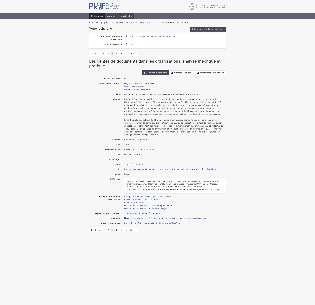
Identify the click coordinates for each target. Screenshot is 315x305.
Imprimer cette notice (183, 72)
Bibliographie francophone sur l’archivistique (116, 22)
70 (131, 53)
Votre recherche (147, 22)
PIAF (91, 22)
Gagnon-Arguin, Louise (135, 83)
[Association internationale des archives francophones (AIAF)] (206, 6)
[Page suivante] (136, 53)
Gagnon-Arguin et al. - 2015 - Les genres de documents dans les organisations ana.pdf (166, 218)
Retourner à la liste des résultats (209, 29)
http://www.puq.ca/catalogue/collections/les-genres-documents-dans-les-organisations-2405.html (170, 169)
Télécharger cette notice (211, 72)
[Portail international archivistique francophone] (104, 6)
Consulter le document (156, 72)
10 (121, 53)
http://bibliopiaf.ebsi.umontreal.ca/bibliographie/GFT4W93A (152, 223)
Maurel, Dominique (133, 89)
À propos (111, 16)
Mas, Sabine (129, 86)
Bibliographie (97, 16)
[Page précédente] (91, 53)
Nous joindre (126, 16)
